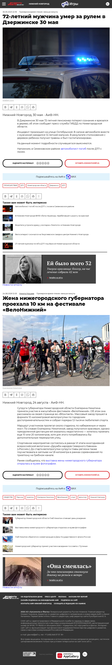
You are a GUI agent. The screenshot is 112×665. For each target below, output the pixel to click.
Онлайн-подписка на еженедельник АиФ (40, 600)
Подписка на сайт (69, 600)
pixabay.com (8, 100)
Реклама (62, 597)
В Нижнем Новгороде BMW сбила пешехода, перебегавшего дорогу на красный (52, 216)
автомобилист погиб (73, 148)
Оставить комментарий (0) (87, 163)
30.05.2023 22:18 (10, 12)
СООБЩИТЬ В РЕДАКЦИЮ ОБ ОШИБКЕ (70, 604)
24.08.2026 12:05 (10, 293)
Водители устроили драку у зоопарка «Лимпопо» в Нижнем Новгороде (47, 225)
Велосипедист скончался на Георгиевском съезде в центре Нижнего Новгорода (52, 234)
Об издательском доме (31, 597)
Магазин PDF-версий (78, 597)
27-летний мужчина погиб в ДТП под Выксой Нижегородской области (47, 244)
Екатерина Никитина (12, 388)
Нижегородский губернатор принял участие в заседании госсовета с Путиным (51, 546)
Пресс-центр (50, 597)
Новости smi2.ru (12, 284)
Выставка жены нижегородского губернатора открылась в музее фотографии (50, 527)
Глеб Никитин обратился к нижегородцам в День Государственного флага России (53, 537)
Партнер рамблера (46, 654)
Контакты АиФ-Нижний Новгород (36, 604)
